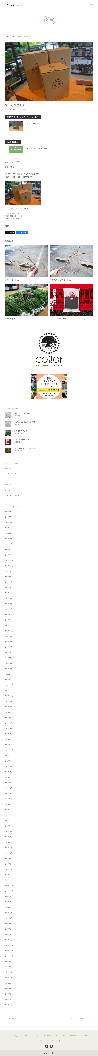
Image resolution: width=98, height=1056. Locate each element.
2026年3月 (8, 539)
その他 (7, 490)
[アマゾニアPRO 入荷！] (71, 300)
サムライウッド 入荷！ (13, 280)
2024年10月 (9, 631)
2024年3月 (8, 669)
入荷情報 (23, 109)
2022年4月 (8, 793)
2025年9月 (8, 571)
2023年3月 (8, 734)
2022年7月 (8, 777)
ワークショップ (10, 474)
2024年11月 (9, 625)
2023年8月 (8, 707)
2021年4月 (8, 858)
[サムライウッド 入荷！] (26, 261)
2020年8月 (8, 902)
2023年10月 (9, 696)
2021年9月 (8, 831)
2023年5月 (8, 723)
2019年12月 (9, 945)
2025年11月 (9, 560)
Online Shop (55, 1041)
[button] (91, 5)
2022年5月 (8, 788)
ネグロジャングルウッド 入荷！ (62, 280)
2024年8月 (8, 642)
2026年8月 (8, 512)
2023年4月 (8, 728)
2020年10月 (9, 891)
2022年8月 (8, 772)
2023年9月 (8, 701)
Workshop (46, 1035)
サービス (8, 484)
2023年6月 (8, 717)
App (64, 1035)
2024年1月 (8, 680)
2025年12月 (9, 555)
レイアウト (9, 479)
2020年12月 (9, 880)
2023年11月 (9, 690)
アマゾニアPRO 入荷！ (59, 318)
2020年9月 (8, 896)
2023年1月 (8, 745)
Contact (43, 1041)
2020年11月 (9, 886)
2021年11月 (9, 820)
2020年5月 (8, 918)
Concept (15, 1035)
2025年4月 (8, 598)
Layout (35, 1035)
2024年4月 (8, 663)
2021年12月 (9, 815)
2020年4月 (8, 923)
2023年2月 (8, 739)
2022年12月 (9, 750)
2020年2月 (8, 934)
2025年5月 (8, 593)
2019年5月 (8, 983)
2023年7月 (8, 712)
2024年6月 (8, 652)
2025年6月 (8, 587)
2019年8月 (8, 967)
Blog (56, 1035)
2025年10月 (9, 566)
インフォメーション (12, 495)
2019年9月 (8, 961)
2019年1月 (8, 1005)
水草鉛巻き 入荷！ (12, 318)
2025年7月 (8, 582)
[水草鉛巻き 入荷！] (26, 300)
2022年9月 (8, 766)
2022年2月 (8, 804)
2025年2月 (8, 609)
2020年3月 (8, 929)
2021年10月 (9, 826)
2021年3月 (8, 864)
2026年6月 (8, 522)
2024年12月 (9, 620)
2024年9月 (8, 636)
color (52, 1053)
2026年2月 (8, 544)
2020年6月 (8, 913)
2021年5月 (8, 853)
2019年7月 (8, 972)
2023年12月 (9, 685)
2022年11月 (9, 755)
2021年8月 (8, 837)
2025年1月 (8, 614)
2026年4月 (8, 533)
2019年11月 (9, 951)
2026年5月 (8, 528)
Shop (85, 1035)
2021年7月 (8, 842)
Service (25, 1035)
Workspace (74, 1035)
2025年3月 (8, 604)
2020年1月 (8, 940)
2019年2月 (8, 999)
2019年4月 (8, 989)
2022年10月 (9, 761)
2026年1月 (8, 549)
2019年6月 (8, 978)
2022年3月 (8, 799)
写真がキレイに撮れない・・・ (80, 1018)
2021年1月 (8, 875)
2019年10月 (9, 956)
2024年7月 (8, 647)
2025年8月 (8, 577)
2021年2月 (8, 869)
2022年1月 (8, 810)
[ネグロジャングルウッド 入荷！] (71, 261)
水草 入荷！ (10, 1018)
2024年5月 (8, 658)
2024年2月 (8, 674)
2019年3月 (8, 994)
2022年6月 (8, 782)
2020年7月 (8, 907)
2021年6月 (8, 848)
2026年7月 (8, 517)
